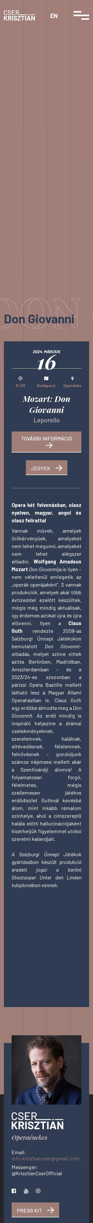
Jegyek (40, 468)
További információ (46, 438)
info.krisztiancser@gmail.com (46, 1158)
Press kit (29, 1210)
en (54, 15)
